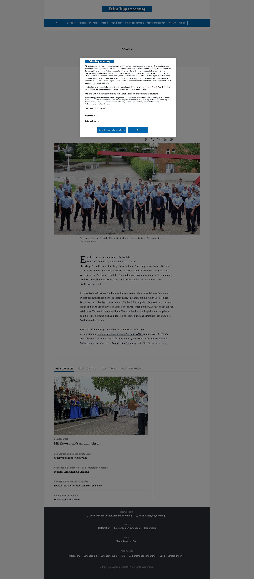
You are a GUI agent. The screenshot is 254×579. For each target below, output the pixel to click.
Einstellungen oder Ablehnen (112, 130)
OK (138, 130)
